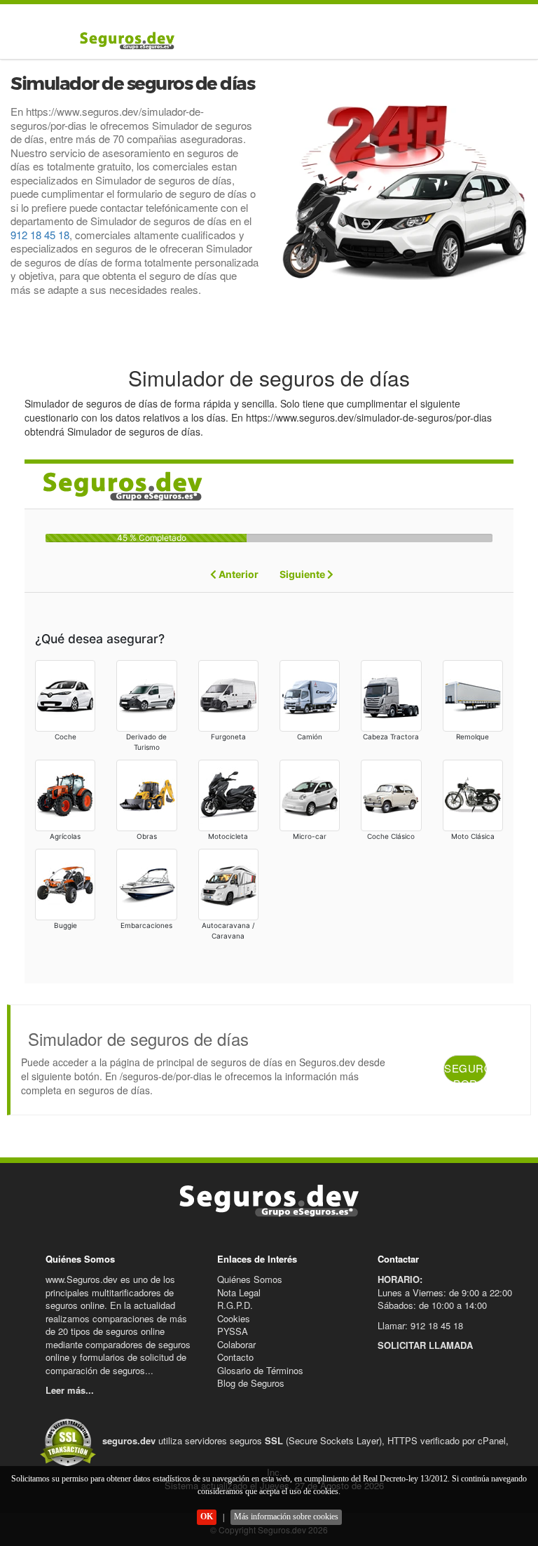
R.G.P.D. (235, 1305)
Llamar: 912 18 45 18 (420, 1325)
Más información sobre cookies (286, 1516)
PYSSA (232, 1331)
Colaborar (236, 1344)
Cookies (233, 1318)
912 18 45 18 (40, 234)
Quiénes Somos (249, 1279)
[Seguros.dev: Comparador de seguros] (124, 40)
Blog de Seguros (250, 1383)
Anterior (237, 574)
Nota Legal (239, 1292)
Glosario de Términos (260, 1370)
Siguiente (303, 574)
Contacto (235, 1357)
